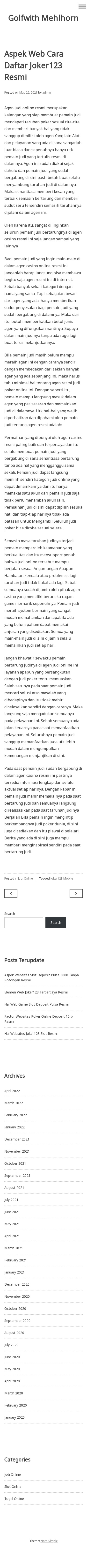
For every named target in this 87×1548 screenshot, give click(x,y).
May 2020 (12, 1369)
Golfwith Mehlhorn (43, 18)
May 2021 (12, 1224)
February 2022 (15, 1115)
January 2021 (14, 1272)
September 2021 (17, 1175)
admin (46, 92)
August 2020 (14, 1332)
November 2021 (17, 1151)
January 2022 (14, 1127)
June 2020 (12, 1357)
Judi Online (25, 878)
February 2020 (15, 1405)
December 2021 (16, 1139)
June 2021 (12, 1211)
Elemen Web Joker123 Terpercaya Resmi (36, 992)
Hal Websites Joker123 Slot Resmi (31, 1033)
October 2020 (15, 1308)
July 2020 (11, 1344)
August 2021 (14, 1187)
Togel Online (14, 1498)
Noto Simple (49, 1541)
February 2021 (15, 1260)
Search (9, 913)
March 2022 (13, 1103)
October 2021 (15, 1163)
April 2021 (12, 1236)
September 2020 (17, 1320)
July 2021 (11, 1199)
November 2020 (17, 1296)
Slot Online (13, 1486)
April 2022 (12, 1091)
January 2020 (14, 1417)
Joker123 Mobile (62, 878)
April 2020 (12, 1381)
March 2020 (13, 1393)
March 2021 (13, 1248)
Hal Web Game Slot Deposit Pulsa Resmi (36, 1004)
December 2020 (16, 1284)
